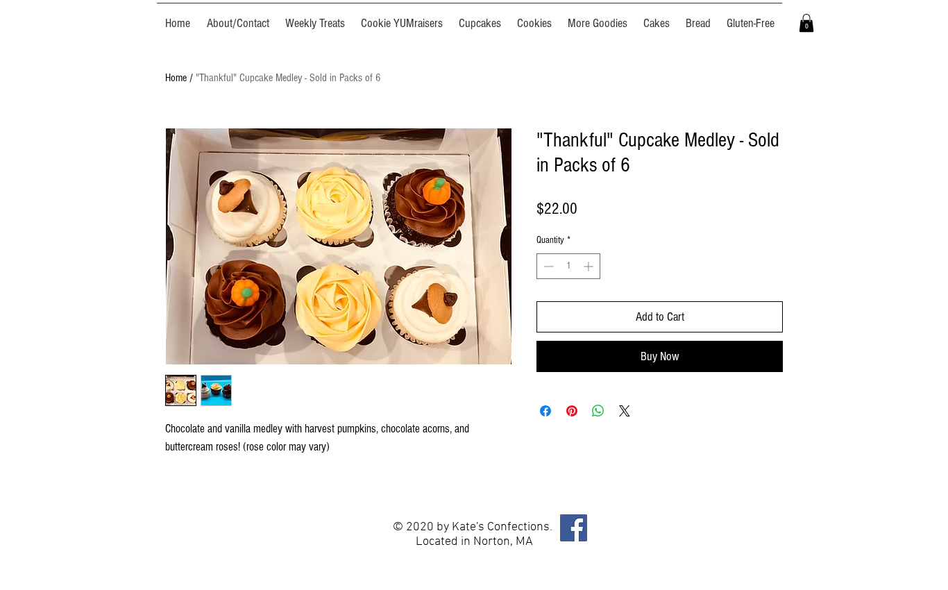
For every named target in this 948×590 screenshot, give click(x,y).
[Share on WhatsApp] (598, 411)
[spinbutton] (568, 266)
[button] (806, 23)
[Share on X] (624, 411)
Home (176, 77)
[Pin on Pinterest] (572, 411)
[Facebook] (573, 527)
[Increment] (589, 266)
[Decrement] (547, 266)
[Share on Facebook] (545, 411)
